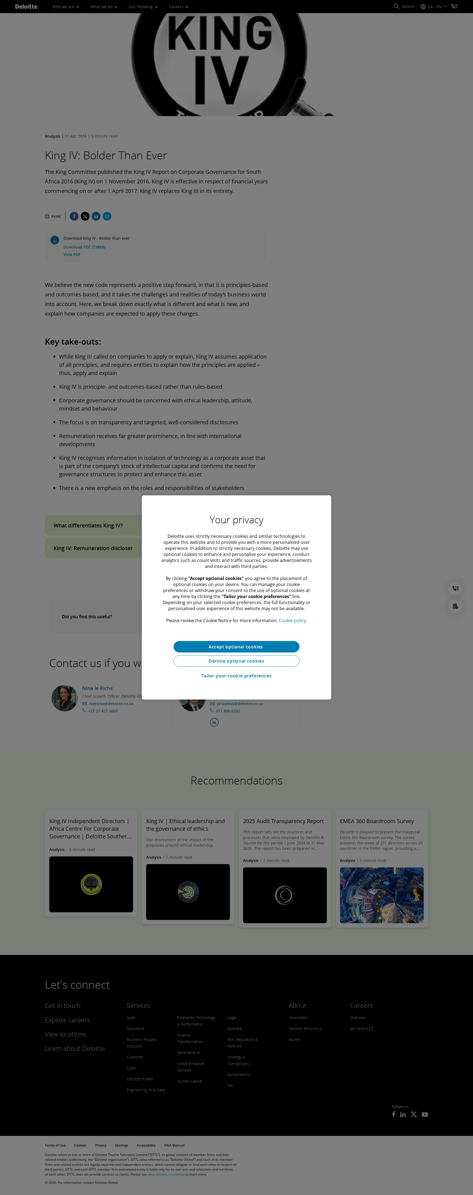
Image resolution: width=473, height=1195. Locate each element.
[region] (236, 597)
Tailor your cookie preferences (236, 676)
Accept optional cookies (236, 647)
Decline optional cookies (236, 661)
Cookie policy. (293, 620)
